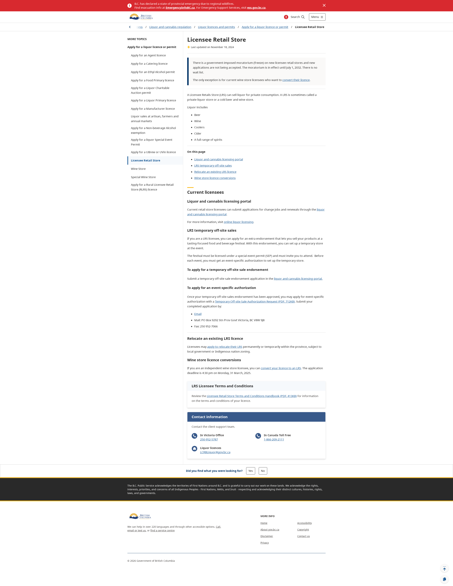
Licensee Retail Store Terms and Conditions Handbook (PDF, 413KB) (252, 396)
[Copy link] (444, 579)
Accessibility (304, 523)
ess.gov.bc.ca (256, 8)
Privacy (264, 542)
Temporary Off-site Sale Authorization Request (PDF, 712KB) (255, 301)
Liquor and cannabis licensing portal (218, 159)
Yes (250, 471)
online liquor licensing (238, 222)
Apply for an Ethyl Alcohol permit (153, 72)
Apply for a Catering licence (149, 64)
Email (198, 314)
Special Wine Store (143, 177)
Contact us (303, 536)
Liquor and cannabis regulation (170, 27)
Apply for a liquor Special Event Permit (151, 142)
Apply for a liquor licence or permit (265, 27)
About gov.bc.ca (269, 529)
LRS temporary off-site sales (213, 166)
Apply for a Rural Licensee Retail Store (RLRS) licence (152, 187)
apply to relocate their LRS (224, 347)
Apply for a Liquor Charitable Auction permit (150, 90)
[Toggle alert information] (286, 17)
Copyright (303, 529)
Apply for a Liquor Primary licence (153, 100)
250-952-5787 (209, 439)
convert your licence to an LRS (281, 368)
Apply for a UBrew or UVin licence (153, 152)
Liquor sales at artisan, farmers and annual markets (155, 118)
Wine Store (138, 169)
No (263, 471)
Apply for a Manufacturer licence (153, 109)
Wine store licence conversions (215, 178)
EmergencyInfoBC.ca (180, 8)
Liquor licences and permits (216, 27)
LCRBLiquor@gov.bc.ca (215, 452)
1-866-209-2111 (274, 439)
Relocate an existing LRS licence (215, 172)
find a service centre (162, 530)
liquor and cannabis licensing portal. (298, 279)
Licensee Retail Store (145, 160)
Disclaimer (266, 536)
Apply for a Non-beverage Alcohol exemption (153, 130)
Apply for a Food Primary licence (152, 80)
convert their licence (296, 80)
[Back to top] (444, 568)
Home (263, 523)
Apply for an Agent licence (148, 55)
